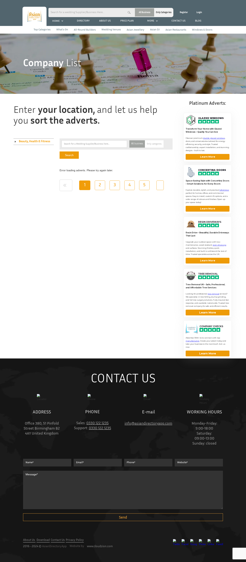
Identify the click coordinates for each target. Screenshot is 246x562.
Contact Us (58, 540)
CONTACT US (178, 21)
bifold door (224, 190)
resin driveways (219, 245)
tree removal (213, 294)
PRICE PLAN (127, 21)
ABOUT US (105, 21)
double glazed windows (214, 138)
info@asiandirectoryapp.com (148, 423)
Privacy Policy (75, 540)
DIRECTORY (83, 21)
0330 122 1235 (97, 423)
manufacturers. (192, 341)
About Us (29, 540)
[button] (57, 21)
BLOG (198, 21)
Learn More (207, 156)
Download (43, 540)
